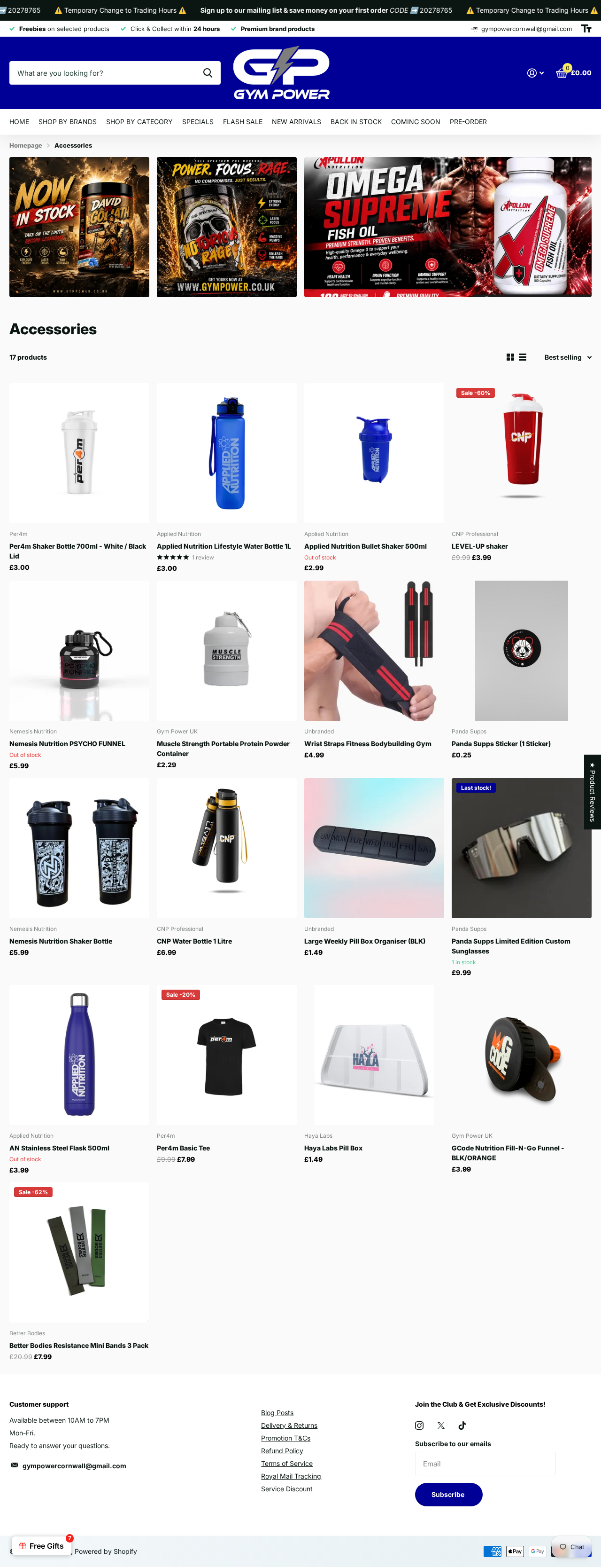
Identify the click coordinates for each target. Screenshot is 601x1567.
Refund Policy (282, 1451)
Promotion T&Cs (285, 1438)
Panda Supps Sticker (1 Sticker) (501, 744)
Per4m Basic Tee (183, 1148)
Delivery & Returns (289, 1425)
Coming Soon (415, 122)
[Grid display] (510, 357)
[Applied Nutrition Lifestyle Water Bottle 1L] (227, 453)
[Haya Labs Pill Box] (374, 1055)
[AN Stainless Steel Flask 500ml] (79, 1055)
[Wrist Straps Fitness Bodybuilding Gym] (374, 651)
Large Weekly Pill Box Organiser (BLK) (364, 941)
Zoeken (208, 73)
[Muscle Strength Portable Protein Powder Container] (227, 651)
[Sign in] (535, 73)
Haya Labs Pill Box (333, 1148)
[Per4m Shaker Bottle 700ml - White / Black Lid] (79, 453)
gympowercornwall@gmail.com (74, 1466)
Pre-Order (468, 122)
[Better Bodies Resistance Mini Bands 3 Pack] (79, 1252)
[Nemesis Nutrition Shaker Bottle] (79, 848)
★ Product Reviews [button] (593, 792)
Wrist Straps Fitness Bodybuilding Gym (367, 744)
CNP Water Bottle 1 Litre (194, 941)
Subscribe (448, 1494)
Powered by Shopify (106, 1551)
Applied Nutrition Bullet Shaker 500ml (365, 546)
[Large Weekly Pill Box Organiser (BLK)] (374, 848)
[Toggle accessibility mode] (586, 29)
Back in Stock (356, 122)
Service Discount (287, 1489)
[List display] (522, 357)
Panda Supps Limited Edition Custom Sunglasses (511, 946)
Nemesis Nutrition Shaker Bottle (60, 941)
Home (19, 122)
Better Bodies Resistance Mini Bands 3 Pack (78, 1345)
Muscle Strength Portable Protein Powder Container (223, 748)
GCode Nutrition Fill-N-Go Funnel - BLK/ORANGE (508, 1153)
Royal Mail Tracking (291, 1476)
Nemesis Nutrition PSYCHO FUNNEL (67, 744)
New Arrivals (296, 122)
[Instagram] (419, 1425)
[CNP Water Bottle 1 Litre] (227, 848)
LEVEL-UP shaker (480, 546)
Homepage (25, 145)
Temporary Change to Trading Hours (92, 10)
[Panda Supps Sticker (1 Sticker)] (522, 651)
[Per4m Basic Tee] (227, 1055)
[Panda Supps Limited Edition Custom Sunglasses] (522, 848)
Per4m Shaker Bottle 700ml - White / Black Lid (77, 551)
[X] (441, 1425)
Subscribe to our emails (453, 1444)
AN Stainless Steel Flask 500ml (59, 1148)
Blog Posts (277, 1413)
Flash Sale (242, 122)
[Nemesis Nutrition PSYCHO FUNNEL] (79, 651)
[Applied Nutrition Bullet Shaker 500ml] (374, 453)
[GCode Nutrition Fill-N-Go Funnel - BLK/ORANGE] (522, 1055)
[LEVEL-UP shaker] (522, 453)
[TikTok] (462, 1425)
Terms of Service (287, 1463)
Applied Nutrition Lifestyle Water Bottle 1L (224, 546)
